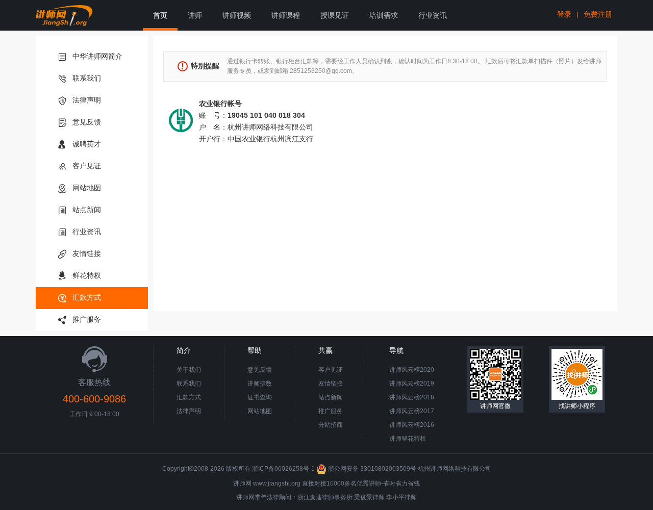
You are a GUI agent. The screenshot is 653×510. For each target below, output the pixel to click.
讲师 (195, 15)
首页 (160, 15)
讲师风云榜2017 (411, 411)
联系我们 (86, 78)
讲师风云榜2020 (411, 369)
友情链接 (86, 253)
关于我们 (189, 369)
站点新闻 (86, 210)
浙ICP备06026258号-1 (283, 468)
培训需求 (383, 15)
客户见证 (86, 166)
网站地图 (86, 188)
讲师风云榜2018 (411, 397)
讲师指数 (259, 383)
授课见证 (334, 15)
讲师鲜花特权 (407, 438)
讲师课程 (285, 15)
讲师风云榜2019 (411, 383)
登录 (564, 14)
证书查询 (259, 397)
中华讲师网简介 (97, 56)
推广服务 (86, 319)
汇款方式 (86, 297)
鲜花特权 (86, 275)
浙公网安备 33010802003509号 (372, 468)
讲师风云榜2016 (411, 424)
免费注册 (598, 14)
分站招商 (330, 424)
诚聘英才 (86, 144)
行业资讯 (432, 15)
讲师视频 (236, 15)
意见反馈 (86, 122)
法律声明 (86, 100)
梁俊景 (363, 497)
